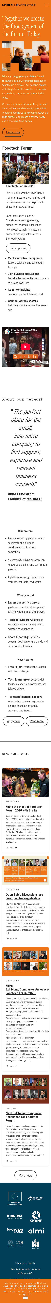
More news (25, 1175)
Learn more (13, 132)
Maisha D (34, 499)
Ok (25, 1298)
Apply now (13, 721)
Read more (37, 721)
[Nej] (47, 1290)
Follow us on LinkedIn (25, 1263)
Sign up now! (18, 248)
